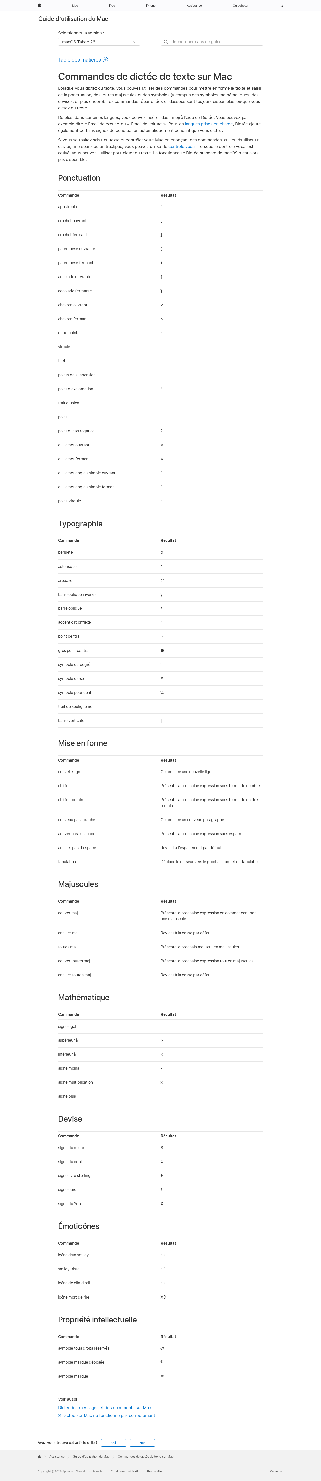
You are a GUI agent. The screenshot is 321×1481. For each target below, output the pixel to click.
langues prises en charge (209, 123)
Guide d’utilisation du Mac (73, 18)
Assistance (57, 1456)
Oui (113, 1443)
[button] (281, 5)
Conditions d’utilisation (126, 1471)
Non (142, 1443)
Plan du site (154, 1471)
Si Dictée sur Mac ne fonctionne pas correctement (106, 1415)
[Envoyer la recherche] (166, 42)
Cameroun (276, 1471)
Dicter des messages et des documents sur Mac (104, 1407)
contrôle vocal (181, 146)
